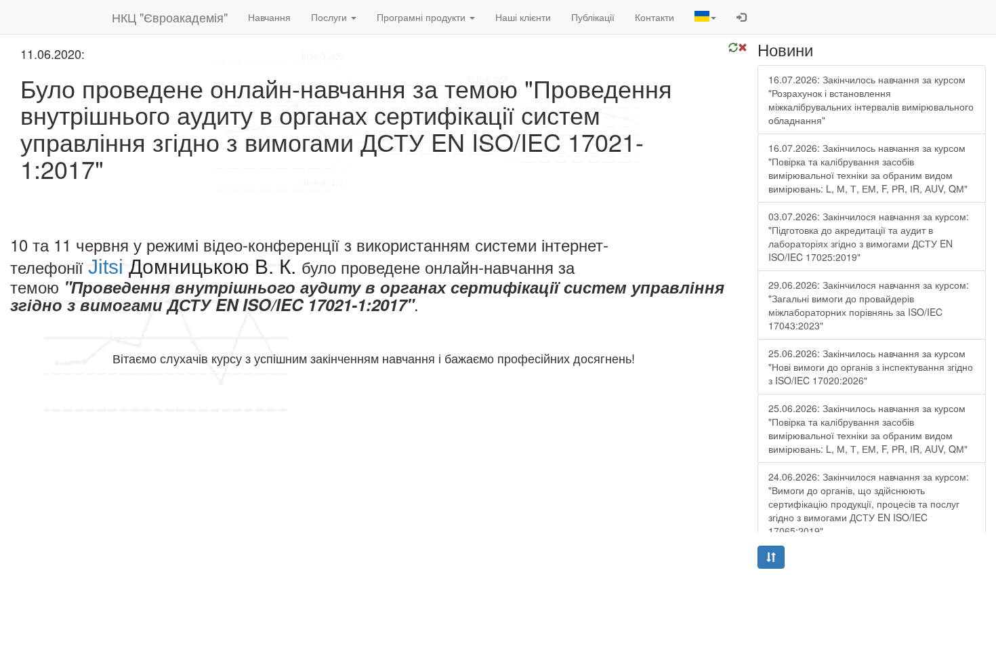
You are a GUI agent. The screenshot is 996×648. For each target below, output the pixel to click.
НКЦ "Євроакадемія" (170, 17)
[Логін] (741, 17)
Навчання (269, 17)
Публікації (593, 17)
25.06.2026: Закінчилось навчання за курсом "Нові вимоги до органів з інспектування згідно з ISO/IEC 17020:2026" (870, 366)
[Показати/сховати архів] (771, 557)
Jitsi (105, 267)
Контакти (654, 17)
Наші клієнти (523, 17)
